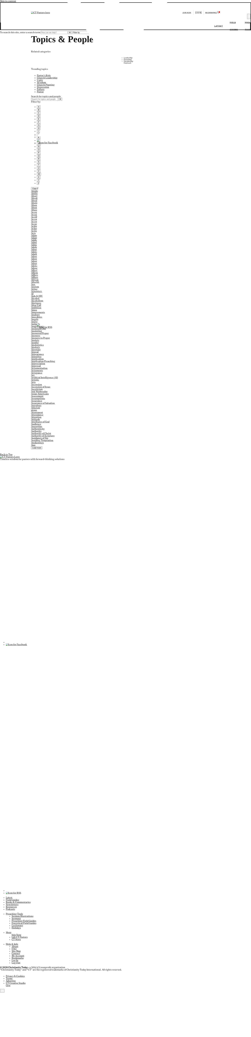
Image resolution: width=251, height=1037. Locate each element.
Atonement (37, 412)
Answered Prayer (40, 333)
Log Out (16, 963)
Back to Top (6, 454)
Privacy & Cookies (15, 976)
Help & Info (12, 944)
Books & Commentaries (18, 902)
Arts (33, 382)
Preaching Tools (14, 914)
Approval (36, 366)
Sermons (16, 918)
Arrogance (36, 373)
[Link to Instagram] (124, 320)
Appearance (37, 354)
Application (37, 359)
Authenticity (38, 429)
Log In (15, 960)
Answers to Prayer (40, 338)
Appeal (35, 352)
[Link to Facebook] (47, 143)
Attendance (37, 415)
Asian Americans (40, 394)
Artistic (35, 380)
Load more (36, 448)
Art (33, 375)
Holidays (16, 928)
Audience (36, 424)
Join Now (186, 13)
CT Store (16, 939)
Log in (198, 13)
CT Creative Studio (16, 983)
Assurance (36, 401)
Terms (9, 978)
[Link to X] (124, 136)
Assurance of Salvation (43, 403)
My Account (18, 956)
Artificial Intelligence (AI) (44, 377)
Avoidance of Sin (39, 438)
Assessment (37, 396)
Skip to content (8, 1)
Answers (35, 336)
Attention (36, 417)
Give (8, 985)
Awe (33, 445)
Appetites (36, 356)
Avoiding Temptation (42, 440)
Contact (16, 953)
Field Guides (12, 900)
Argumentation (39, 368)
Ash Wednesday (39, 391)
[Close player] (2, 990)
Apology (35, 347)
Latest (218, 26)
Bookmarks (18, 958)
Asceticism (37, 389)
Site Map (16, 951)
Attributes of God (40, 422)
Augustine (36, 426)
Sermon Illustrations (22, 916)
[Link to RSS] (44, 327)
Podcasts (10, 909)
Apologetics (37, 345)
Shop (8, 932)
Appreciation (38, 363)
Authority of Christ (41, 433)
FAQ (14, 949)
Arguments (37, 370)
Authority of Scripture (43, 436)
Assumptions (38, 398)
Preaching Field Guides (24, 921)
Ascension (36, 384)
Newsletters (12, 904)
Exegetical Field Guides (24, 923)
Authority (36, 431)
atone (34, 410)
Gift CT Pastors (20, 937)
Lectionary (17, 925)
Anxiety (35, 340)
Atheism (35, 408)
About (15, 946)
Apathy (35, 342)
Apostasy (36, 349)
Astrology (36, 405)
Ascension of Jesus (40, 387)
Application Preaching (43, 361)
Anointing (36, 331)
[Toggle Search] (249, 16)
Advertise (11, 981)
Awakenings (37, 443)
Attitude (35, 419)
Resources (11, 907)
